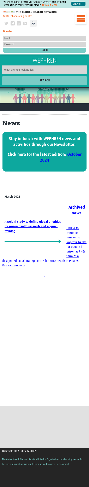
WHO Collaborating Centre (17, 16)
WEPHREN (44, 61)
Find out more (49, 5)
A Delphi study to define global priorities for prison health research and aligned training (33, 226)
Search (45, 80)
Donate (7, 31)
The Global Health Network (30, 12)
